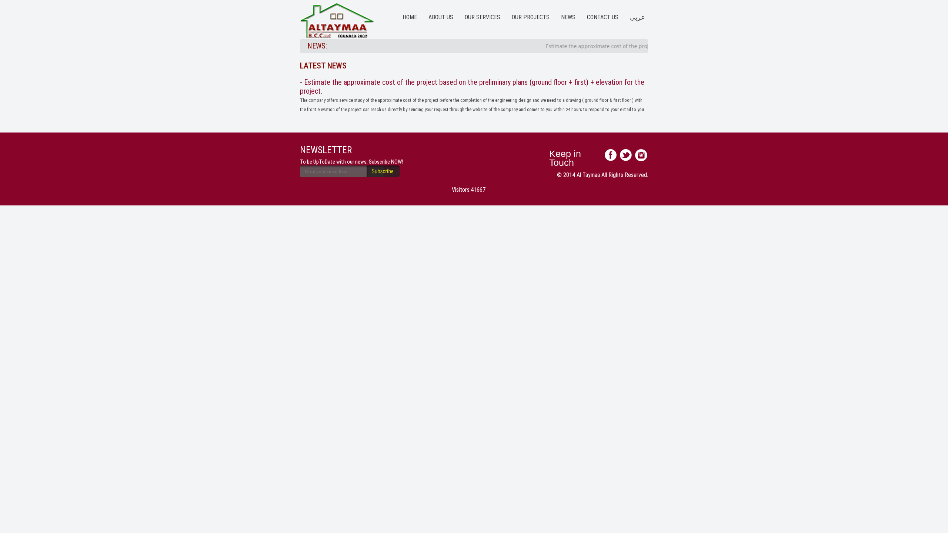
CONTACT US (602, 17)
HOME (410, 17)
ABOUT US (440, 17)
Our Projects (531, 17)
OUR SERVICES (482, 17)
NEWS (568, 17)
